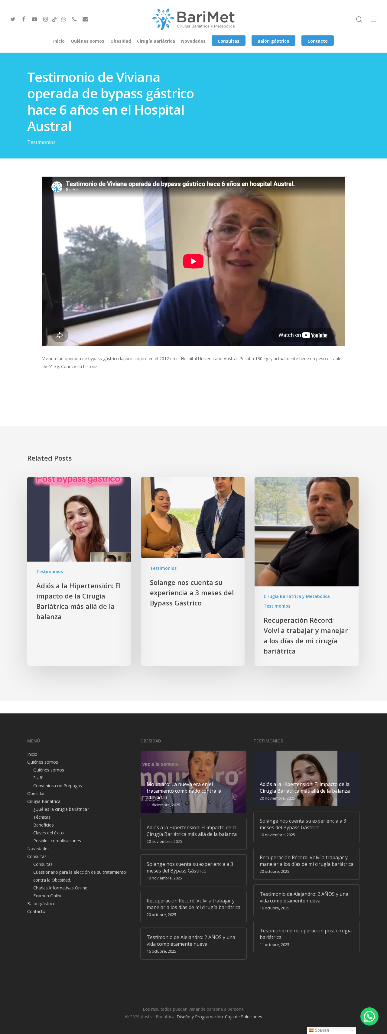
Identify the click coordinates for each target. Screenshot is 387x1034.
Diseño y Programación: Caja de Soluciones (219, 1016)
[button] (369, 1016)
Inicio (59, 41)
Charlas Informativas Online (60, 888)
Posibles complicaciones (57, 840)
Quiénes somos (87, 41)
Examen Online (48, 896)
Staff (37, 778)
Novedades (193, 41)
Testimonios (41, 142)
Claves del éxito (48, 833)
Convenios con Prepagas (57, 785)
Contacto (317, 41)
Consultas (228, 41)
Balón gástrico (273, 41)
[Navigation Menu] (375, 19)
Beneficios (43, 825)
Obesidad (120, 41)
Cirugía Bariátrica (156, 41)
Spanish (321, 1030)
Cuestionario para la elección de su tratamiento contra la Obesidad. (79, 876)
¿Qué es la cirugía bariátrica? (61, 809)
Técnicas (41, 817)
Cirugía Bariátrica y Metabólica (297, 596)
